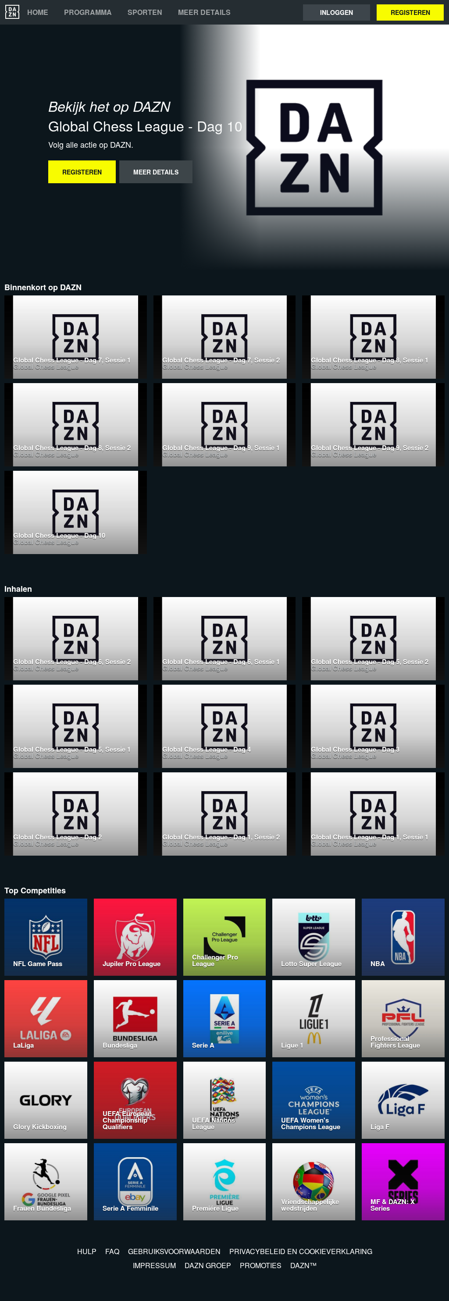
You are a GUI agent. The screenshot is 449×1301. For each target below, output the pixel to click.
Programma (88, 12)
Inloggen (336, 12)
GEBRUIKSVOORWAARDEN (174, 1251)
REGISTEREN (410, 12)
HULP (86, 1251)
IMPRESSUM (154, 1265)
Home (37, 12)
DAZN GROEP (208, 1265)
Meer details (204, 12)
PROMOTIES (261, 1265)
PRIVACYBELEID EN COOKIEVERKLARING (300, 1251)
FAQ (112, 1251)
